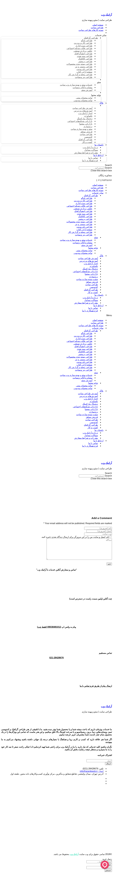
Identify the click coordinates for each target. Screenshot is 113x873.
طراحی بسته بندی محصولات (79, 221)
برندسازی (93, 276)
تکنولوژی (94, 266)
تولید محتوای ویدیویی (83, 253)
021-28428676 (56, 658)
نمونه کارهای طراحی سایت (91, 190)
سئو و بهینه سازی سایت (87, 279)
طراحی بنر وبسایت (83, 235)
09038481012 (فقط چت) (49, 627)
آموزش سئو (86, 245)
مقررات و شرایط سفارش (86, 303)
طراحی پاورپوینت (84, 227)
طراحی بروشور (85, 219)
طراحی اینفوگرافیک (83, 211)
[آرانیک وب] (91, 9)
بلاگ (101, 256)
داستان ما (99, 295)
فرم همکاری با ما (90, 311)
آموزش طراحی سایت (88, 258)
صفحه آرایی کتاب (84, 229)
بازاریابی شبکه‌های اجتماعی (85, 271)
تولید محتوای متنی (84, 250)
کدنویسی (94, 287)
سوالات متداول (91, 300)
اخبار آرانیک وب (91, 263)
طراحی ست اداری (84, 203)
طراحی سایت (97, 187)
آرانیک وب (106, 14)
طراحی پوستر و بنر (83, 224)
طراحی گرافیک (91, 195)
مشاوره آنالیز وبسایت (82, 242)
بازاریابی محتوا (91, 274)
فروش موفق (92, 282)
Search (108, 168)
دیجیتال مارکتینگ (90, 269)
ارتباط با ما (98, 305)
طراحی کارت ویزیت (83, 201)
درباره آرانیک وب (90, 297)
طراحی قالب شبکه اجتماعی (79, 206)
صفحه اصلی (97, 185)
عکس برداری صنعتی (82, 208)
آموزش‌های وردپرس (88, 261)
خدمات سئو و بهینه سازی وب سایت (76, 240)
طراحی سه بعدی (84, 214)
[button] (56, 165)
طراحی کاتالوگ (85, 216)
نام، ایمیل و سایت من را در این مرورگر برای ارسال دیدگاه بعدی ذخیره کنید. (75, 537)
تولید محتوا (93, 248)
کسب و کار (93, 292)
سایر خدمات (97, 193)
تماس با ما (93, 308)
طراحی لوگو (86, 198)
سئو (96, 237)
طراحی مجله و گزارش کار (80, 232)
